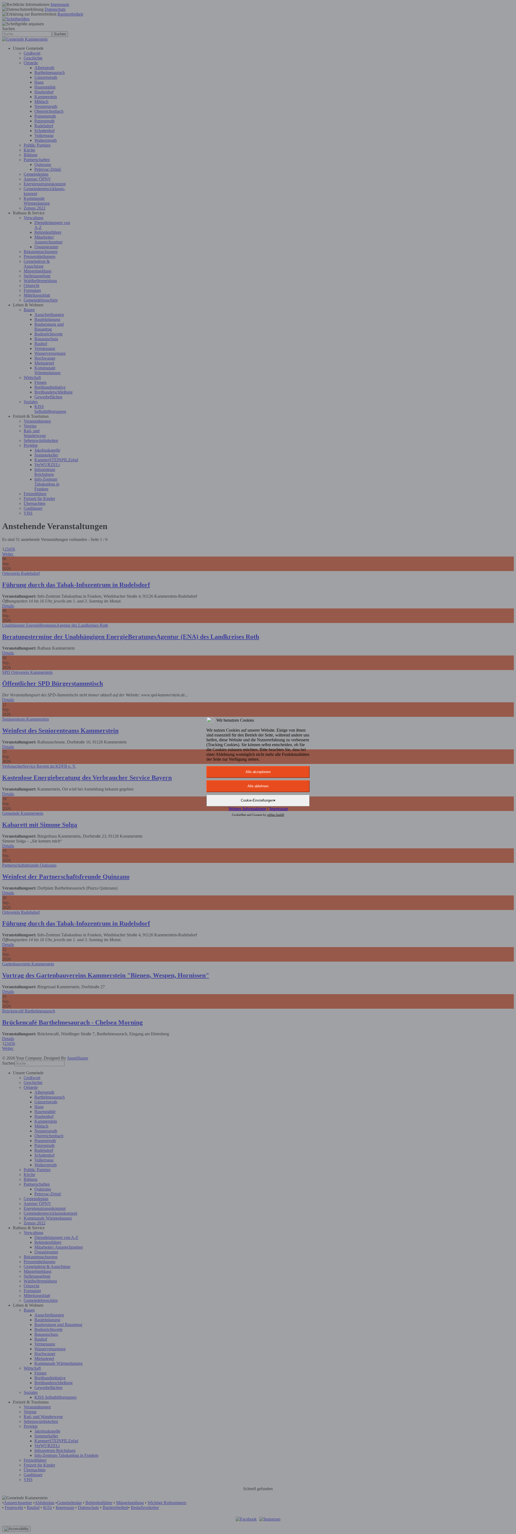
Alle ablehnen (258, 786)
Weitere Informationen (247, 808)
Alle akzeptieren (258, 772)
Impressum (278, 808)
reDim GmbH (275, 814)
